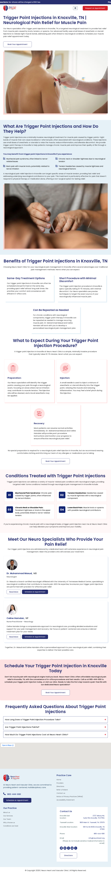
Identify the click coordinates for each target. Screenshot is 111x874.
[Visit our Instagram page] (68, 848)
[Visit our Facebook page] (64, 848)
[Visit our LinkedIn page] (61, 848)
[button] (95, 8)
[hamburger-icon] (75, 8)
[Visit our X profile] (75, 848)
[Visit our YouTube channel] (72, 848)
